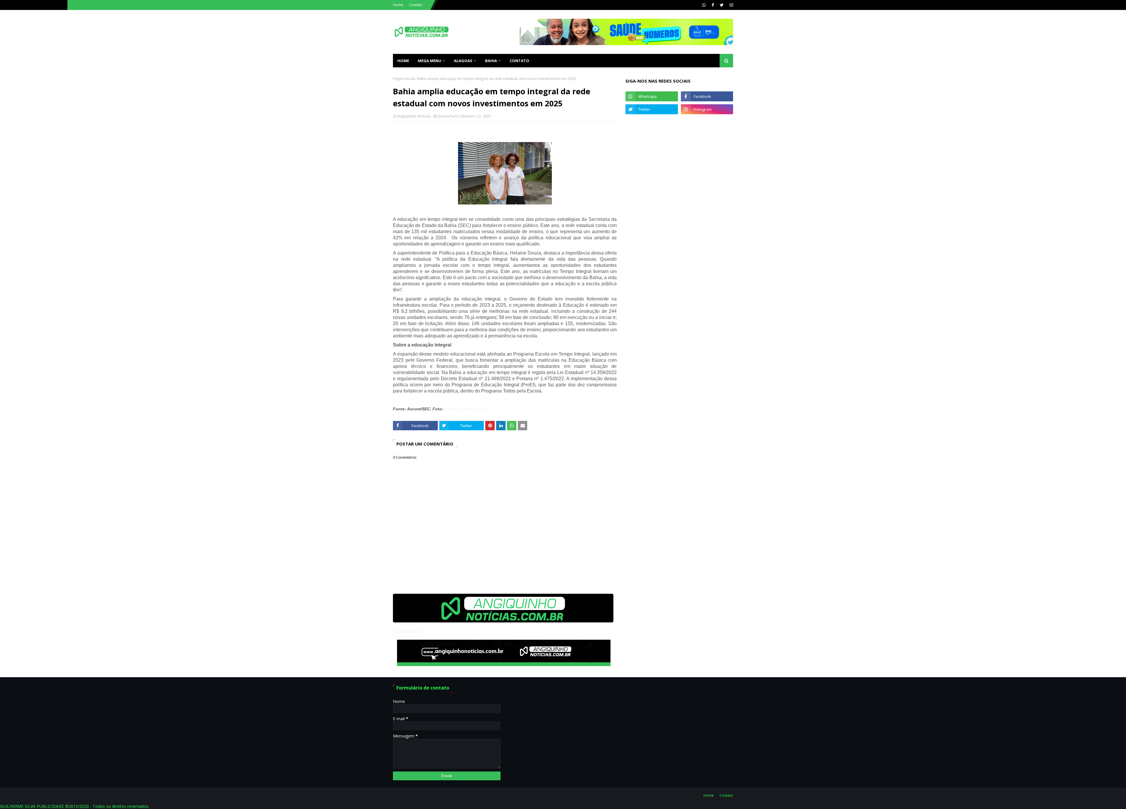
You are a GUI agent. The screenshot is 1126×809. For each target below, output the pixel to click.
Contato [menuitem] (519, 60)
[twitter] (721, 5)
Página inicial (403, 78)
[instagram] (730, 5)
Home (398, 4)
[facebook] (712, 5)
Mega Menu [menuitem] (429, 60)
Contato (416, 4)
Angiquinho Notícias (413, 116)
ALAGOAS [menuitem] (463, 60)
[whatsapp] (704, 5)
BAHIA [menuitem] (491, 60)
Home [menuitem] (403, 60)
